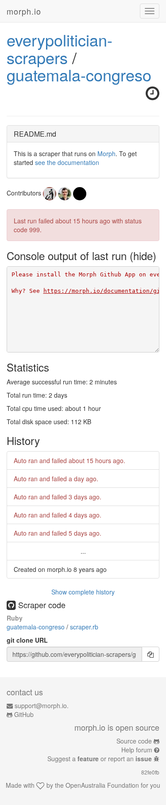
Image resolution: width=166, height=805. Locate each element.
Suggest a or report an (99, 758)
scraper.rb (84, 626)
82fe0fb (150, 772)
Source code (134, 740)
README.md (35, 134)
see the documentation (67, 162)
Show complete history (83, 591)
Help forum (136, 749)
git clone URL (27, 640)
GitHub (24, 714)
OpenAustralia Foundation (102, 785)
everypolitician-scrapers (59, 48)
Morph (106, 153)
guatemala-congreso (79, 74)
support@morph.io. (42, 705)
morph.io (24, 11)
